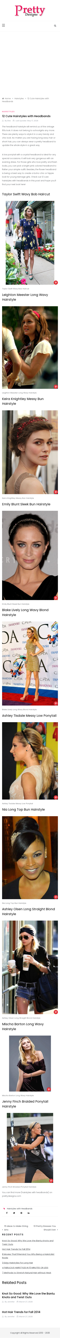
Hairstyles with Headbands (19, 1208)
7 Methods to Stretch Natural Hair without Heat (26, 1272)
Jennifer (11, 1301)
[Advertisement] (30, 63)
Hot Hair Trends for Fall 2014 (16, 1249)
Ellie (9, 120)
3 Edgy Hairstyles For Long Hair (17, 1262)
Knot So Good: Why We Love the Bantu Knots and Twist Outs (28, 1295)
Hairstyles (8, 111)
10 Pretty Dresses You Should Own (45, 1228)
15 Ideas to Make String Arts (16, 1228)
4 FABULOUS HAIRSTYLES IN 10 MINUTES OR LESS (25, 1267)
